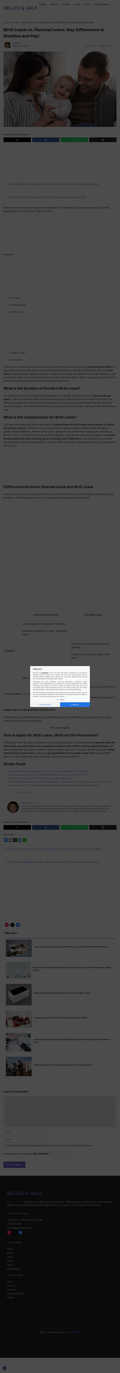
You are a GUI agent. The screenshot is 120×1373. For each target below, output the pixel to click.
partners (45, 673)
